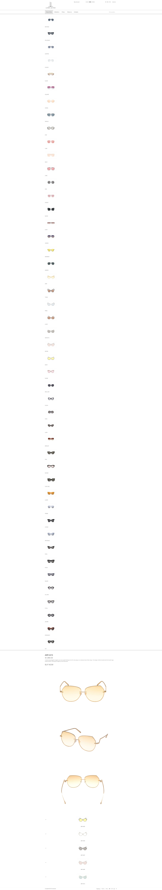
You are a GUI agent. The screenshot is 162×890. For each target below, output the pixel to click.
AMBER (46, 270)
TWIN (46, 297)
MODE (46, 216)
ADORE (46, 621)
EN (110, 2)
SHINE (46, 378)
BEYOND (47, 27)
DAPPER (47, 54)
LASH (46, 432)
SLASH (46, 405)
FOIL (46, 459)
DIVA (46, 554)
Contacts (76, 12)
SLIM (46, 229)
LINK (46, 175)
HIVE (46, 419)
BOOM (46, 351)
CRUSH (46, 202)
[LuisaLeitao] (50, 5)
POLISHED (47, 40)
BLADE (46, 581)
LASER (46, 500)
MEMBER (47, 256)
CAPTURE (47, 486)
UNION (46, 243)
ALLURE (47, 594)
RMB (93, 2)
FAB (46, 189)
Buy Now (49, 665)
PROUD (46, 121)
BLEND (46, 473)
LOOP (46, 324)
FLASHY (47, 67)
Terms (103, 888)
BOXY (46, 365)
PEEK (46, 310)
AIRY (46, 283)
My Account (76, 2)
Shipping (98, 888)
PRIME (46, 513)
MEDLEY (47, 446)
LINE (46, 148)
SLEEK (46, 81)
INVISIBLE (47, 540)
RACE (46, 162)
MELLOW (47, 392)
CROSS (46, 108)
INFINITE (47, 337)
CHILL (46, 608)
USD (87, 2)
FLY (46, 648)
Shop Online (49, 12)
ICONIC (46, 527)
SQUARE (47, 94)
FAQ (107, 888)
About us (69, 12)
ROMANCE (47, 635)
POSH (46, 567)
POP (46, 135)
